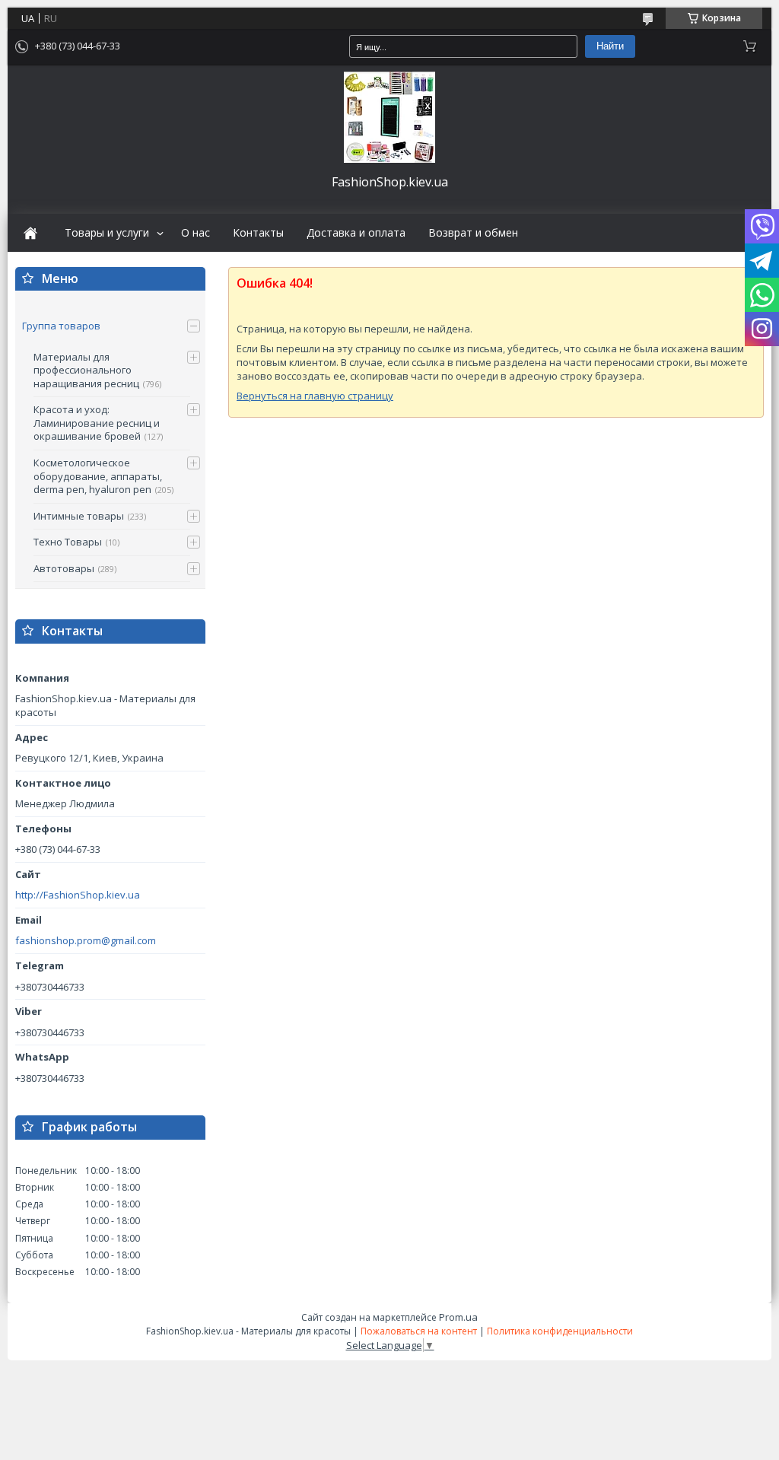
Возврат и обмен (473, 233)
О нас (195, 233)
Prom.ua (458, 1317)
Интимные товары (78, 516)
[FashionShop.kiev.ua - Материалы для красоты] (389, 117)
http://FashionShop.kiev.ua (77, 895)
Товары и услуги (107, 233)
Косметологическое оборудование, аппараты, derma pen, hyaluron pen (97, 476)
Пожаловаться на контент (419, 1331)
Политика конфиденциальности (560, 1331)
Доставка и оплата (356, 233)
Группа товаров (61, 325)
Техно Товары (67, 542)
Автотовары (63, 568)
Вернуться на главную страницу (315, 395)
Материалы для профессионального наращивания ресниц (86, 370)
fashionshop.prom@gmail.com (85, 940)
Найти (610, 46)
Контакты (258, 233)
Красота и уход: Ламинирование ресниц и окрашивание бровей (96, 422)
